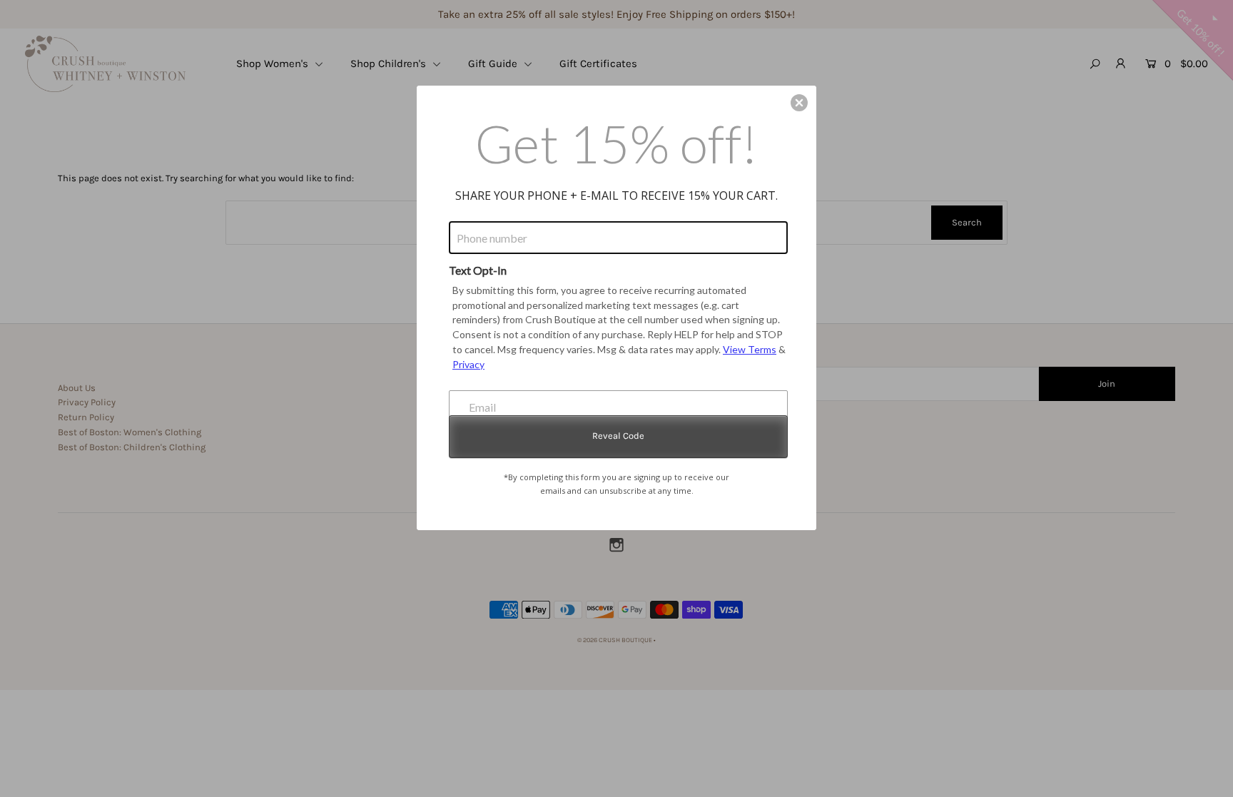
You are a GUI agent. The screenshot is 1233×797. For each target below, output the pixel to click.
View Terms (749, 349)
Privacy (468, 364)
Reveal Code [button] (618, 435)
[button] (799, 102)
